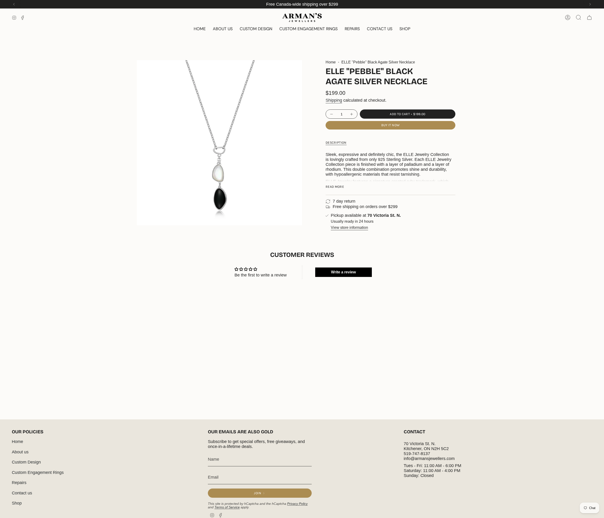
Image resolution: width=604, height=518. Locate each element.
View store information (349, 228)
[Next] (590, 4)
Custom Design (26, 462)
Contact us (22, 493)
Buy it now (390, 125)
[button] (405, 29)
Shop (17, 503)
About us (20, 452)
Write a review (343, 272)
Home (331, 62)
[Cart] (589, 17)
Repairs (19, 482)
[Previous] (14, 4)
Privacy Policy (297, 503)
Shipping (334, 100)
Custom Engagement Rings (38, 472)
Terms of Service (227, 507)
